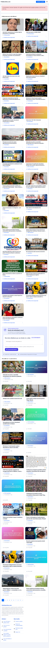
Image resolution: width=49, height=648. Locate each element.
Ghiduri (4, 619)
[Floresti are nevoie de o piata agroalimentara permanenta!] (13, 138)
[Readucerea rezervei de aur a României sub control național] (36, 72)
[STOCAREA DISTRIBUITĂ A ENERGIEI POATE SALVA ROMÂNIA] (13, 160)
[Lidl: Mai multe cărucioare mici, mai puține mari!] (13, 72)
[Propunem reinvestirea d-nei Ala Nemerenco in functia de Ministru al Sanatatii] (13, 94)
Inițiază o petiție (40, 1)
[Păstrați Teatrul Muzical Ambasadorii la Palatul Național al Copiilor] (36, 270)
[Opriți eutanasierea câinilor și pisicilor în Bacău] (13, 270)
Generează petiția (12, 349)
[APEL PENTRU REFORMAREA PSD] (36, 203)
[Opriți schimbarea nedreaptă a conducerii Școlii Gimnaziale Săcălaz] (13, 314)
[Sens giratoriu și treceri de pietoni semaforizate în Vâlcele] (13, 116)
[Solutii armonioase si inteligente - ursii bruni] (13, 204)
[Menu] (47, 2)
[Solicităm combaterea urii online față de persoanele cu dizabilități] (13, 29)
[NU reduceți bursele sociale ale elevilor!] (36, 247)
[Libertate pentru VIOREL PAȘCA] (36, 28)
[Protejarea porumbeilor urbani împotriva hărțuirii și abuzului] (13, 292)
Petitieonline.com (5, 1)
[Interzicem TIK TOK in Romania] (36, 115)
